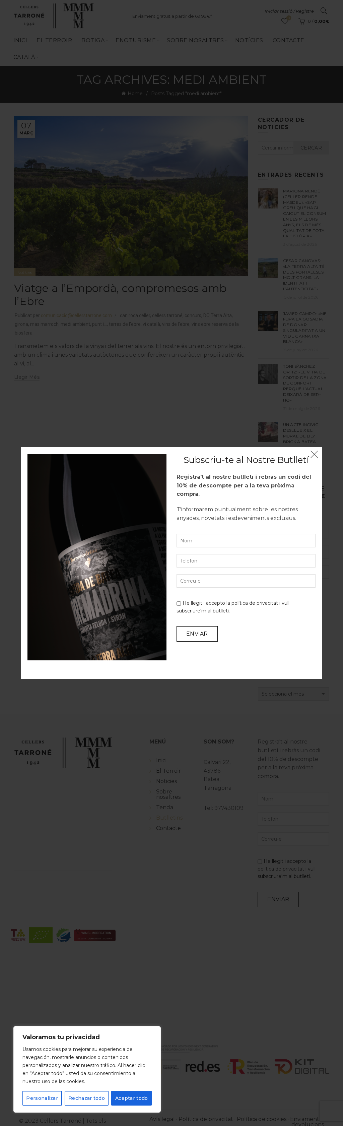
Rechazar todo (86, 1098)
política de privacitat (254, 603)
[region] (87, 1069)
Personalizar (42, 1098)
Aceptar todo (131, 1098)
